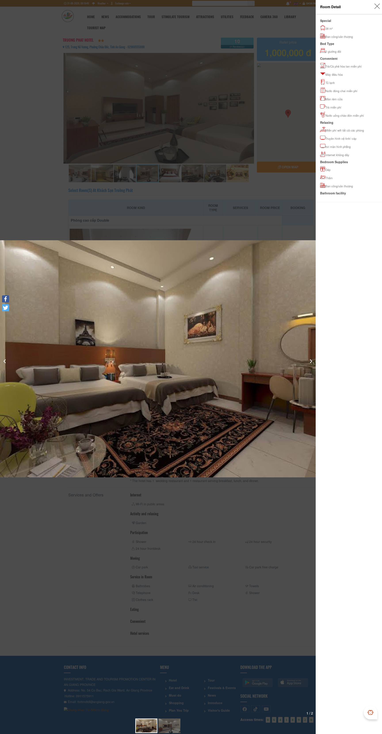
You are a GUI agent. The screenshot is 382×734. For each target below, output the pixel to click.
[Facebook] (5, 298)
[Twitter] (5, 307)
